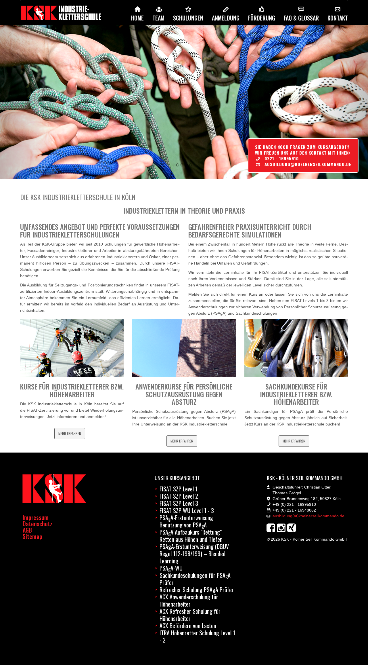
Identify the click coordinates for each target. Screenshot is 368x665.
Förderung (261, 18)
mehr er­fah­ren (69, 433)
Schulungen (188, 18)
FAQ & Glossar (301, 18)
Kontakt (337, 18)
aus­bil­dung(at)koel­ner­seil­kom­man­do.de (308, 516)
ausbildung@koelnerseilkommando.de (307, 164)
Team (158, 18)
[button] (27, 102)
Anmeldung (225, 18)
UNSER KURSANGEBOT (177, 478)
